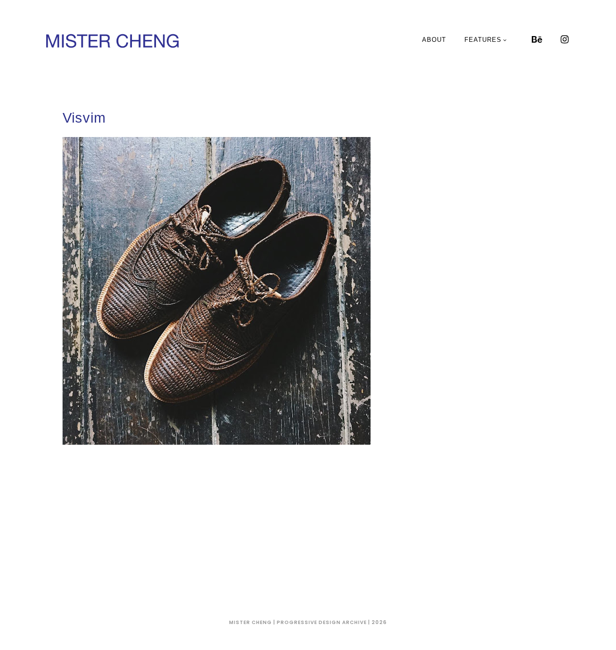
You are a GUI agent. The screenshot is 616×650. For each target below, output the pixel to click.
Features (482, 39)
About (434, 39)
